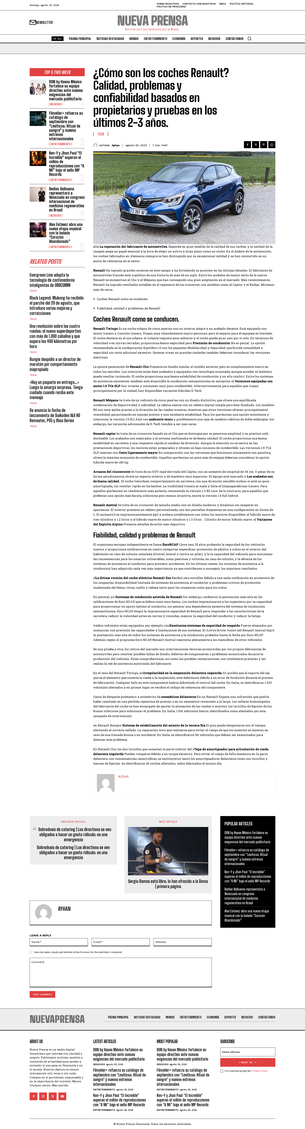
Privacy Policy (259, 1070)
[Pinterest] (263, 144)
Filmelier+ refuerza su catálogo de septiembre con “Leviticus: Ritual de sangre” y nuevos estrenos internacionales (66, 126)
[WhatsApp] (271, 144)
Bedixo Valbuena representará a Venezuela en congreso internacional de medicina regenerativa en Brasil (67, 199)
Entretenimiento (60, 144)
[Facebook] (247, 144)
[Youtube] (62, 1096)
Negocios (55, 104)
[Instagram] (43, 1096)
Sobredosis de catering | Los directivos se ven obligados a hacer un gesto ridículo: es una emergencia (73, 852)
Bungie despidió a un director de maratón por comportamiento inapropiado (55, 364)
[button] (249, 38)
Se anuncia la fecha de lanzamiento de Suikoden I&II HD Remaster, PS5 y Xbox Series (55, 415)
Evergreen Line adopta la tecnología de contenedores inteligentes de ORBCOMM (52, 280)
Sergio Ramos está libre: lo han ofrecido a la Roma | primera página (168, 884)
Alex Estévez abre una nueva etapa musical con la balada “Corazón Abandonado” (66, 233)
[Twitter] (255, 144)
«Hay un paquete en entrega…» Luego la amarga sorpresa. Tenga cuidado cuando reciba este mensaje (56, 390)
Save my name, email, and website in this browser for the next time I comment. (78, 952)
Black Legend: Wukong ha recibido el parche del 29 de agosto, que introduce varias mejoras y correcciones (57, 305)
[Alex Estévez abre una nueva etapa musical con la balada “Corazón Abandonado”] (38, 229)
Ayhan (115, 145)
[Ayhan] (96, 145)
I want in (245, 1062)
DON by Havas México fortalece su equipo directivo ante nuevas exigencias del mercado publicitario (66, 90)
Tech (33, 290)
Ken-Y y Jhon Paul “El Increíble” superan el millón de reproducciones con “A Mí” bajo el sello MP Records (66, 164)
